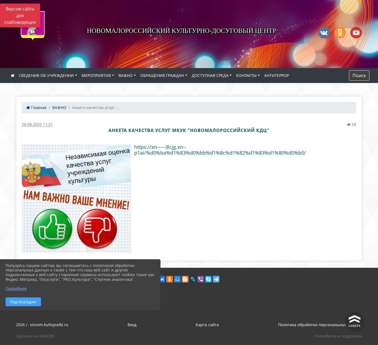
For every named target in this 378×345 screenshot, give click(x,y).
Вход (132, 324)
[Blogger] (185, 279)
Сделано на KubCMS (35, 336)
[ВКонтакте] (162, 279)
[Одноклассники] (169, 279)
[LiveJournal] (193, 279)
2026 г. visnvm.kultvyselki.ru (42, 324)
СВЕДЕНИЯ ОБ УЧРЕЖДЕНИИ (46, 75)
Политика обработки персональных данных (320, 324)
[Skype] (208, 279)
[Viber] (200, 279)
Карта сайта (207, 324)
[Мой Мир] (177, 279)
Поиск (359, 75)
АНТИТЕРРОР (276, 75)
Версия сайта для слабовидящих (20, 15)
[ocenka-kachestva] (76, 198)
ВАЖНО (125, 75)
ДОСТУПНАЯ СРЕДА (210, 75)
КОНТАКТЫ (246, 75)
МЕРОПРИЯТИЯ (96, 75)
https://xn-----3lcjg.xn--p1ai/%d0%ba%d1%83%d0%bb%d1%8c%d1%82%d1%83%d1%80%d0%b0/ (220, 150)
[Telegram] (216, 279)
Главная (38, 107)
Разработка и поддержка (338, 336)
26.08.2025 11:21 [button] (37, 124)
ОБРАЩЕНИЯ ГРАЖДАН (162, 75)
